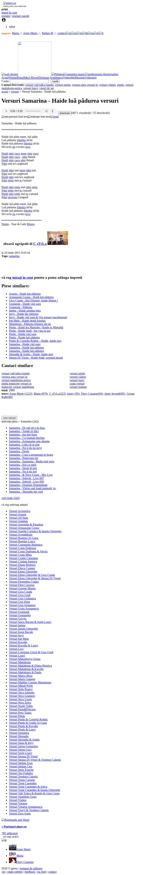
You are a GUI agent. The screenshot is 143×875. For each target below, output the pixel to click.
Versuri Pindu (17, 716)
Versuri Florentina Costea (24, 581)
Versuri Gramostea (20, 615)
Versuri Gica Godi (19, 595)
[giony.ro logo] (8, 3)
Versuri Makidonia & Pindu (25, 672)
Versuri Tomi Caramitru (23, 783)
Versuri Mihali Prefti (21, 685)
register (5, 16)
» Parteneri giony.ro (14, 826)
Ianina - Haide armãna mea (25, 310)
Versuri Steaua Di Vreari (23, 756)
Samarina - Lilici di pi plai (24, 444)
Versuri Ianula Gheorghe (23, 628)
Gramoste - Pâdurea (20, 307)
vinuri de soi (46, 88)
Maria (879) (41, 393)
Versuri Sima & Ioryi (21, 743)
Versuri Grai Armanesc (22, 605)
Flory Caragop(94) (92, 393)
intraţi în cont (9, 12)
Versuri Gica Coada (20, 591)
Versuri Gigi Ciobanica (22, 598)
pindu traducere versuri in (16, 383)
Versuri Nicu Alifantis (21, 692)
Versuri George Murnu (22, 588)
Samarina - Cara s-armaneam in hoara (31, 454)
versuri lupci (30, 88)
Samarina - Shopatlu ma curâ (26, 491)
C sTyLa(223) (57, 393)
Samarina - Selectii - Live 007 (26, 478)
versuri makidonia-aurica (16, 380)
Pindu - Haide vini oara (22, 334)
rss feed (41, 871)
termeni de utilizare (31, 868)
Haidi (4, 153)
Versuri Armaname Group (24, 527)
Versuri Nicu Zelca (20, 702)
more (24, 153)
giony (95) (73, 393)
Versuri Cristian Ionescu (23, 561)
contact (62, 33)
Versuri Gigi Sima (19, 601)
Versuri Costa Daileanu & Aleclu (28, 551)
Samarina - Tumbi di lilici (24, 431)
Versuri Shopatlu (18, 736)
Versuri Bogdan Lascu (22, 541)
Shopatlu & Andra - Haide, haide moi (31, 354)
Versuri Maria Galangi (22, 679)
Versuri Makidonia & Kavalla (26, 669)
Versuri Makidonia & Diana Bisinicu (30, 665)
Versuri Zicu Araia (20, 813)
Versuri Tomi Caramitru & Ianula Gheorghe (34, 790)
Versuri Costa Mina (20, 554)
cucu (17, 153)
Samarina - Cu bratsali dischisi (27, 437)
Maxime (80, 77)
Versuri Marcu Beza (20, 675)
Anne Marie (30, 33)
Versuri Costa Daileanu (22, 548)
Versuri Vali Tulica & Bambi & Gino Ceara (34, 793)
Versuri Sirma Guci (20, 749)
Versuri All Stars (18, 517)
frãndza (21, 140)
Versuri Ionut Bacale (21, 632)
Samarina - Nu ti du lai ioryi (25, 448)
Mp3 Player (31, 77)
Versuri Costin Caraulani (23, 558)
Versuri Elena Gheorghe (23, 571)
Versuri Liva (16, 648)
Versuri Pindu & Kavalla (23, 726)
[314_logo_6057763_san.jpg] (57, 244)
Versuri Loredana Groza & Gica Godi (31, 652)
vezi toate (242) (10, 498)
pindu (120, 84)
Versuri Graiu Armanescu (24, 608)
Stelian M (47, 33)
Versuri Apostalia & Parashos (26, 524)
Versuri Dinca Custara (22, 568)
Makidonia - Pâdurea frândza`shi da (30, 324)
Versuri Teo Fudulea (21, 773)
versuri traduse (78, 386)
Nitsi (4, 163)
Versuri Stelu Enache (21, 769)
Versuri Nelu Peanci (20, 689)
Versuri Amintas (18, 521)
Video (66, 77)
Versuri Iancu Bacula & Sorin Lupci (30, 622)
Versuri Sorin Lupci (20, 753)
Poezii (20, 77)
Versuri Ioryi (16, 635)
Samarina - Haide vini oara (24, 344)
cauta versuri (77, 383)
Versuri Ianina (17, 625)
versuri (15, 91)
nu (13, 146)
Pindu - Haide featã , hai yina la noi (29, 330)
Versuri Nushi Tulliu (21, 706)
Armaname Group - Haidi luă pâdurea (31, 297)
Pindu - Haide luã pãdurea (24, 337)
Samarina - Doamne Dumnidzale (28, 485)
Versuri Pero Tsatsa (20, 712)
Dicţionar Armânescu (50, 77)
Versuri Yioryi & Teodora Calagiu (29, 810)
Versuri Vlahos (17, 800)
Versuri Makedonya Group (24, 658)
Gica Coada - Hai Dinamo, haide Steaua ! (33, 300)
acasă (4, 91)
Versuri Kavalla (18, 642)
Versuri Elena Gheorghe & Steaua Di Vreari (35, 578)
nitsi (11, 153)
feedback (30, 871)
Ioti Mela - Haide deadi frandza (27, 320)
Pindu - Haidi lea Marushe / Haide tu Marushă (36, 327)
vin (3, 871)
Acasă (5, 77)
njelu (11, 180)
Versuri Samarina (19, 732)
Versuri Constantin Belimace (25, 544)
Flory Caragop (25, 862)
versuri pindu (62, 84)
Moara (30, 224)
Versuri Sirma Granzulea (23, 746)
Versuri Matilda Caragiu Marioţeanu (30, 682)
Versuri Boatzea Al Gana (23, 538)
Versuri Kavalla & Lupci (23, 645)
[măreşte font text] (39, 116)
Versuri (13, 77)
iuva (27, 146)
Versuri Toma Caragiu (22, 779)
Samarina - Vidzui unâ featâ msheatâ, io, (32, 488)
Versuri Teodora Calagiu (23, 776)
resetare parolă (20, 16)
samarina (14, 256)
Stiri (72, 77)
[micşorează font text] (14, 116)
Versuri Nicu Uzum (20, 699)
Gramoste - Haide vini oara (25, 303)
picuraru (13, 197)
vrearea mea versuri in (85, 84)
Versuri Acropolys (19, 511)
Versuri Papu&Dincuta (22, 709)
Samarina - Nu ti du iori (23, 471)
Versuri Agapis (17, 514)
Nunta (5, 224)
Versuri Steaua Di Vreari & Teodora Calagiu (35, 759)
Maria (16, 33)
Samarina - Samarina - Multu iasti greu (31, 461)
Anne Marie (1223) (20, 393)
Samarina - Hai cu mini (22, 464)
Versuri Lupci (17, 655)
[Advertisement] (45, 266)
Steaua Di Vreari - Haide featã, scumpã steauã (36, 357)
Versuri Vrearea (18, 803)
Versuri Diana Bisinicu (22, 564)
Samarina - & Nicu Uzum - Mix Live (31, 474)
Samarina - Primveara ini (23, 458)
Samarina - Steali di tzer (23, 468)
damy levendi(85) (114, 393)
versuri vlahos (107, 84)
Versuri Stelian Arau (21, 763)
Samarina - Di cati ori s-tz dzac (27, 427)
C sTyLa (40, 244)
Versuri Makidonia (20, 662)
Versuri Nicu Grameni (22, 695)
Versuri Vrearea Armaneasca (25, 806)
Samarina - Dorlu (19, 451)
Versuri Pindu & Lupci (22, 729)
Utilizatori (90, 77)
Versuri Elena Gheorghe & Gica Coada (32, 574)
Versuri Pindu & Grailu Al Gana (28, 722)
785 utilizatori (9, 833)
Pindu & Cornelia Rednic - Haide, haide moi (35, 340)
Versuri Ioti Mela (19, 638)
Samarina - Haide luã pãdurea (26, 347)
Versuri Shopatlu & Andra (24, 739)
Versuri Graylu (17, 618)
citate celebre (15, 871)
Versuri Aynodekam (20, 534)
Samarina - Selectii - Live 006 (26, 481)
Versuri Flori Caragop (21, 585)
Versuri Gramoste (19, 611)
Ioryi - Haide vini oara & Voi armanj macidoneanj (38, 317)
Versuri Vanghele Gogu (22, 796)
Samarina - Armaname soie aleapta (29, 441)
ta (21, 180)
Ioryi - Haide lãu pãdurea (23, 314)
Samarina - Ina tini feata (23, 434)
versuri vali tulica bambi (39, 84)
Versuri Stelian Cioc (20, 766)
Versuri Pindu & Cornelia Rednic (28, 719)
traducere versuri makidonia (17, 386)
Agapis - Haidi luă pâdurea (25, 293)
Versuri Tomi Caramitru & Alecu (28, 786)
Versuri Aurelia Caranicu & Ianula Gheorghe (35, 531)
